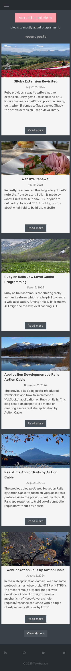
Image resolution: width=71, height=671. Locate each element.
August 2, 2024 (35, 575)
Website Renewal (35, 179)
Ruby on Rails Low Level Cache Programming (29, 279)
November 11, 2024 (35, 385)
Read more (36, 130)
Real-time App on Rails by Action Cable (30, 474)
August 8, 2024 (35, 483)
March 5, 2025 (35, 287)
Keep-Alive (32, 598)
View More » (35, 633)
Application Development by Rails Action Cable (31, 377)
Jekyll (8, 199)
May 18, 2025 (35, 184)
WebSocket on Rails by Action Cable (36, 570)
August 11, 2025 (35, 87)
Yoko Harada (40, 663)
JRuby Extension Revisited (35, 81)
